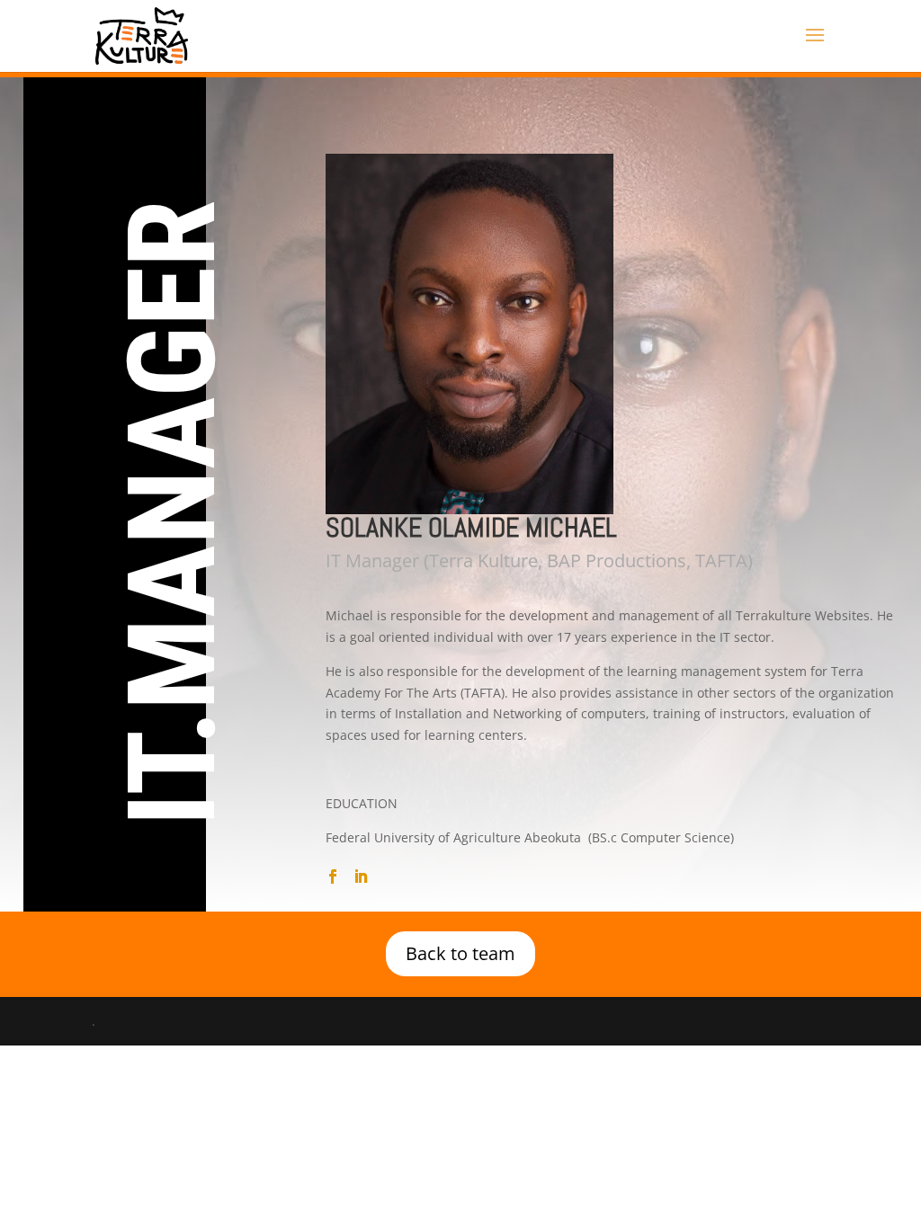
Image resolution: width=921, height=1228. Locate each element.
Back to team (460, 953)
